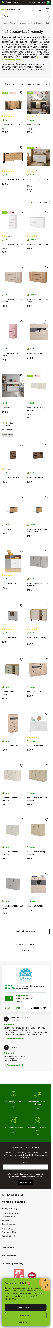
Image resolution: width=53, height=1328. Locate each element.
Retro (40, 57)
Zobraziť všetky (38, 1008)
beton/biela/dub (4, 435)
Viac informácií (25, 1322)
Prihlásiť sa (25, 1182)
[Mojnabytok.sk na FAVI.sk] (31, 1276)
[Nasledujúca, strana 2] (25, 938)
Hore (26, 950)
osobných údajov (34, 1177)
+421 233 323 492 (37, 2)
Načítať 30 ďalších (25, 931)
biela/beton (10, 435)
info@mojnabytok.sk (15, 1201)
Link (14, 1106)
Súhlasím (25, 1307)
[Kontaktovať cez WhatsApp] (48, 2)
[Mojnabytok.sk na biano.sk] (19, 1276)
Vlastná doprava (12, 2)
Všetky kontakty (9, 1208)
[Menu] (47, 9)
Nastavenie (25, 1315)
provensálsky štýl (11, 59)
